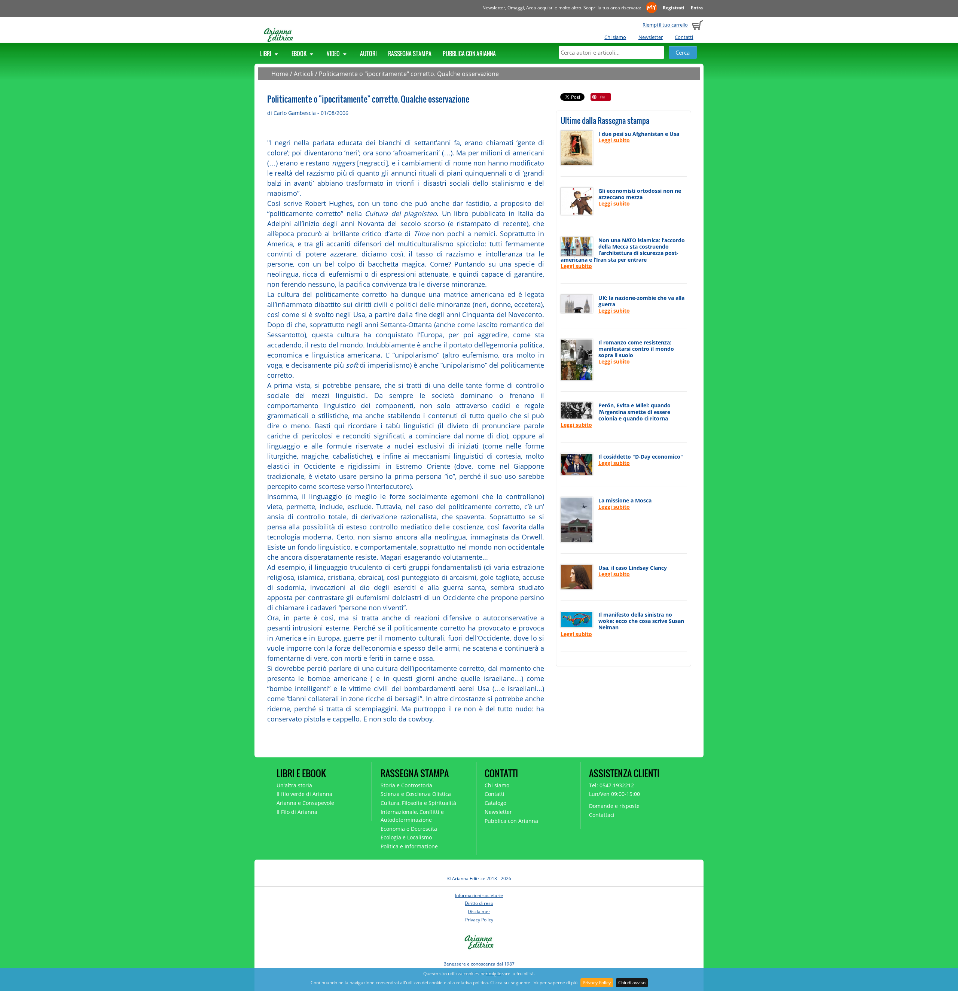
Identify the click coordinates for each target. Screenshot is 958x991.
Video (334, 53)
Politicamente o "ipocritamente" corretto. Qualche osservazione (409, 74)
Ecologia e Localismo (406, 837)
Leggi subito (614, 140)
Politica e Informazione (409, 846)
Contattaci (601, 814)
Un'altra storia (294, 785)
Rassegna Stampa (409, 53)
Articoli (304, 74)
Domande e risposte (614, 805)
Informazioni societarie (479, 895)
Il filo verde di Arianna (304, 793)
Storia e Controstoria (406, 785)
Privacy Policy (597, 982)
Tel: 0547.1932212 (611, 785)
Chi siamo (615, 37)
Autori (368, 53)
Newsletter (650, 37)
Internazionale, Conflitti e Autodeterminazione (412, 815)
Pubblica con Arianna (469, 53)
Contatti (684, 37)
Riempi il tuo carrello (665, 24)
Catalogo (495, 802)
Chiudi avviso (632, 982)
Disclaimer (479, 911)
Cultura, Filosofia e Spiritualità (418, 802)
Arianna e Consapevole (305, 802)
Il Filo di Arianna (297, 811)
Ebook (300, 53)
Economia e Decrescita (409, 828)
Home (280, 74)
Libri (266, 53)
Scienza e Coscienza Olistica (416, 793)
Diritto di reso (479, 903)
